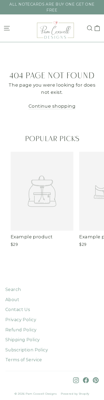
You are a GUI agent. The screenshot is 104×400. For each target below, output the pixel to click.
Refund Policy (21, 329)
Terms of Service (23, 359)
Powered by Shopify (75, 393)
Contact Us (17, 309)
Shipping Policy (22, 339)
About (12, 299)
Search (13, 289)
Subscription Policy (26, 349)
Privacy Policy (20, 319)
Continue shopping (52, 106)
